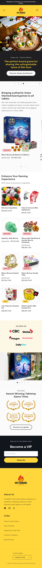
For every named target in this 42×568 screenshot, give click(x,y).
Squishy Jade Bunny (10, 238)
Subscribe (21, 460)
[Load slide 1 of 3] (18, 83)
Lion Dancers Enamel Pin (10, 307)
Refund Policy (9, 540)
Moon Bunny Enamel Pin (10, 274)
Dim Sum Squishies (9, 208)
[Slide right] (25, 166)
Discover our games (21, 427)
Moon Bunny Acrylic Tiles (30, 274)
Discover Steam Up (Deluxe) (21, 73)
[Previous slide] (15, 83)
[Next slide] (27, 83)
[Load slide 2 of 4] (20, 382)
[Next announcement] (38, 2)
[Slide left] (16, 166)
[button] (4, 10)
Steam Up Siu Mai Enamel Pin (29, 307)
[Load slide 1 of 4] (17, 382)
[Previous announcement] (4, 2)
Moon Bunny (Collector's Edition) (15, 155)
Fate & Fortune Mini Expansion (30, 209)
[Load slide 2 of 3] (21, 83)
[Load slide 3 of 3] (23, 83)
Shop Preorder (9, 526)
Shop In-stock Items (11, 521)
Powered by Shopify (29, 563)
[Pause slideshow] (40, 83)
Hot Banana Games (17, 563)
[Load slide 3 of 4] (22, 382)
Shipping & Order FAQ (12, 530)
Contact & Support (11, 535)
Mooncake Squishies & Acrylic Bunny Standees (31, 240)
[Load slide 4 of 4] (24, 382)
